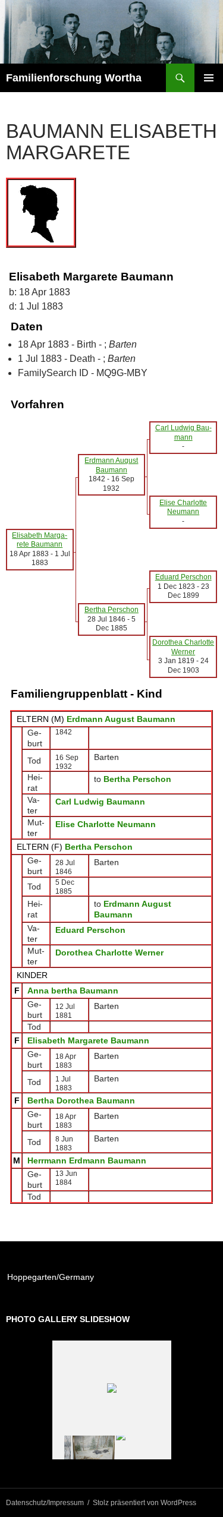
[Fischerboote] (137, 1448)
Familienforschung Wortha (74, 78)
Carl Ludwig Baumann (100, 801)
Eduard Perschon (90, 930)
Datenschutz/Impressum (45, 1503)
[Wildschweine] (94, 1447)
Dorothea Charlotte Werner (109, 952)
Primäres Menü (208, 78)
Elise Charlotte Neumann (105, 824)
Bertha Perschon (99, 846)
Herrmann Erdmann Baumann (86, 1160)
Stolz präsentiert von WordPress (144, 1503)
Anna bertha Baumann (72, 990)
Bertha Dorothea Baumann (81, 1100)
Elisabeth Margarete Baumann (88, 1040)
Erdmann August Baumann (121, 719)
